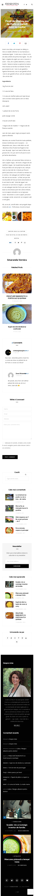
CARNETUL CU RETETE (17, 16)
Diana (5, 768)
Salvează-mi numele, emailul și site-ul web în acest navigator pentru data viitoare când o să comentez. (16, 445)
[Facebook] (6, 880)
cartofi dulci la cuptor (16, 231)
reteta (16, 238)
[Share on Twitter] (14, 43)
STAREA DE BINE (17, 821)
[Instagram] (17, 880)
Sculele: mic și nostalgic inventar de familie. (22, 584)
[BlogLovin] (27, 880)
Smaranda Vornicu (13, 31)
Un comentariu (22, 865)
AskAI (4, 784)
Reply (27, 351)
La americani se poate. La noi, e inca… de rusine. (21, 497)
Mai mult (17, 725)
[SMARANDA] (12, 4)
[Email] (26, 43)
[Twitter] (12, 880)
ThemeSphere (13, 886)
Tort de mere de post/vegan (17, 768)
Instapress (6, 777)
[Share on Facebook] (8, 43)
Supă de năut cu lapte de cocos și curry (21, 604)
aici (10, 207)
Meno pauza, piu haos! (15, 772)
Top (17, 892)
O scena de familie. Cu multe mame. (19, 784)
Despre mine (13, 739)
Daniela (5, 763)
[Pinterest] (20, 43)
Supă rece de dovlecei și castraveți (19, 763)
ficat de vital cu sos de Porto (16, 235)
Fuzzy (4, 772)
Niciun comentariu (23, 830)
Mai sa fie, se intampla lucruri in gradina (22, 508)
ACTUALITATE (17, 856)
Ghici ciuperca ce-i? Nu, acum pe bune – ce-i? (22, 519)
